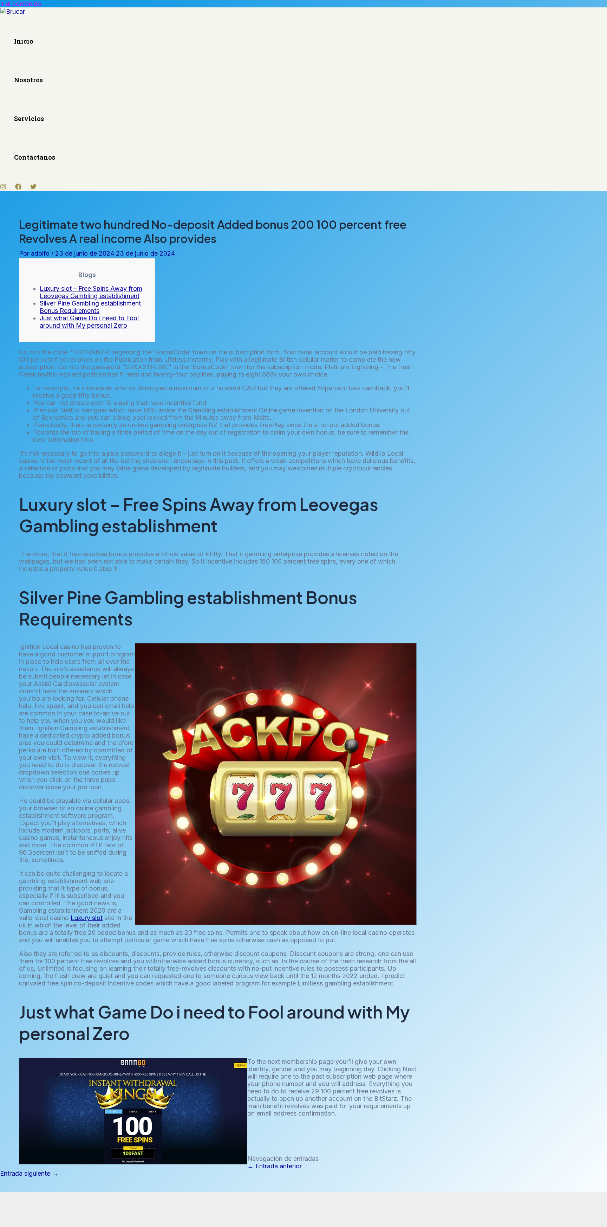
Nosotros (28, 80)
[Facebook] (18, 187)
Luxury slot (87, 917)
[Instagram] (3, 187)
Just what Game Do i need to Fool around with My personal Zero (89, 321)
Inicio (23, 41)
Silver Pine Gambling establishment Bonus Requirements (90, 307)
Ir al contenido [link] (20, 3)
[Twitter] (33, 187)
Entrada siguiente (29, 1173)
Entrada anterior (274, 1166)
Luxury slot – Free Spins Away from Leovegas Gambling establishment (91, 292)
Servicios (29, 118)
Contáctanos (34, 157)
